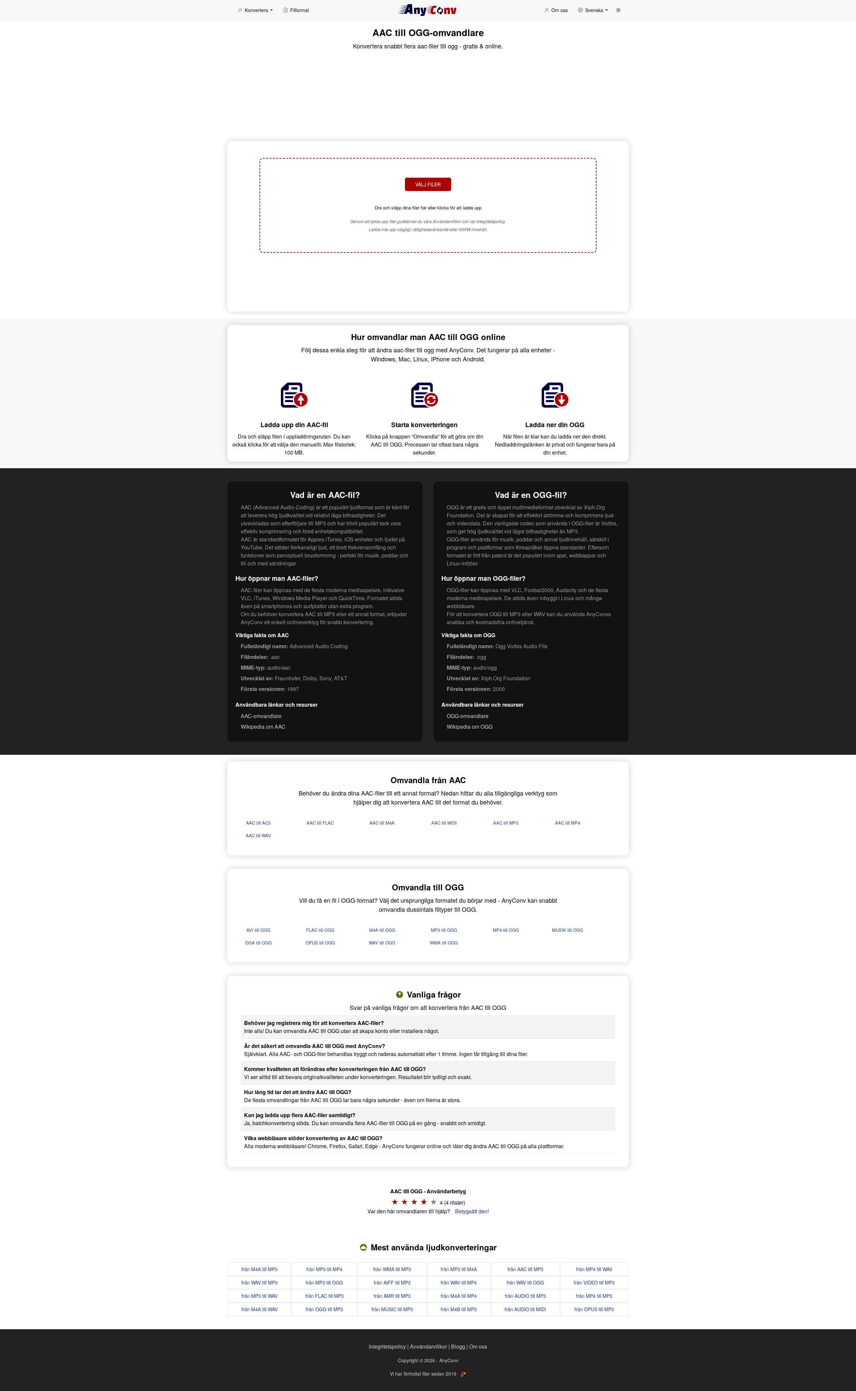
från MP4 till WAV (594, 1269)
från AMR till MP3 (392, 1295)
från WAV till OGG (525, 1282)
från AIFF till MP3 (392, 1282)
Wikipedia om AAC (263, 726)
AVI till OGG (258, 930)
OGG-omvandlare (468, 716)
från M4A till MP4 (459, 1295)
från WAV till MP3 (259, 1282)
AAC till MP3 (505, 823)
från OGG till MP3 (324, 1309)
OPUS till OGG (320, 942)
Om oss (478, 1346)
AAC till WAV (258, 835)
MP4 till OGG (506, 930)
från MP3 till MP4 (324, 1269)
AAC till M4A (382, 823)
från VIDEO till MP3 (594, 1282)
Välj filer (428, 184)
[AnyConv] (428, 10)
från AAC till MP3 (525, 1269)
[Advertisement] (428, 281)
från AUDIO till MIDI (525, 1309)
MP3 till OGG (444, 930)
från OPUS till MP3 (594, 1309)
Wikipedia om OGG (470, 726)
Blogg (458, 1346)
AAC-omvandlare (261, 716)
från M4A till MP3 (259, 1269)
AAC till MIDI (444, 823)
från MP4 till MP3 (594, 1295)
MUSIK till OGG (567, 930)
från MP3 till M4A (459, 1269)
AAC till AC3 (258, 823)
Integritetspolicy (387, 1346)
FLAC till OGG (320, 930)
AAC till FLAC (320, 823)
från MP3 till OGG (324, 1282)
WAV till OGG (382, 942)
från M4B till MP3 (459, 1309)
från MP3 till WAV (259, 1295)
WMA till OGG (444, 942)
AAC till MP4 (567, 823)
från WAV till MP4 (459, 1282)
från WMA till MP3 (392, 1269)
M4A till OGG (382, 930)
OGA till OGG (258, 942)
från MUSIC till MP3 (392, 1309)
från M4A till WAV (259, 1309)
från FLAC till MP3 (324, 1295)
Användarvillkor (428, 1346)
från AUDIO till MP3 (525, 1295)
